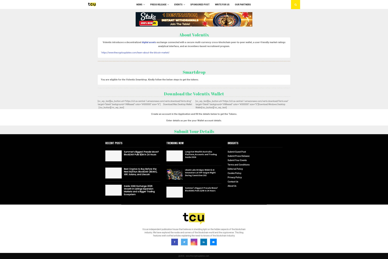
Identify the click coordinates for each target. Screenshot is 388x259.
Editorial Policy (235, 169)
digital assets (149, 42)
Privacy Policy (235, 177)
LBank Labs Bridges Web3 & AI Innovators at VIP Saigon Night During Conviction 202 (200, 172)
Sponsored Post (200, 4)
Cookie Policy (234, 173)
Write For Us (222, 4)
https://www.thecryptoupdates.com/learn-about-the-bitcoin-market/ (135, 52)
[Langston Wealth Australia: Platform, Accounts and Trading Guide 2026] (174, 155)
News (139, 4)
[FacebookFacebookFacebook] (174, 242)
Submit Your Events (237, 160)
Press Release (158, 4)
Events (178, 4)
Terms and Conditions (239, 164)
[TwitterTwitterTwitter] (184, 242)
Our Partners (243, 4)
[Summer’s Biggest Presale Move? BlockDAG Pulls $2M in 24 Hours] (113, 155)
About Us (232, 186)
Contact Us (233, 181)
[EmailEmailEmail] (213, 242)
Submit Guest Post (237, 152)
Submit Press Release (238, 156)
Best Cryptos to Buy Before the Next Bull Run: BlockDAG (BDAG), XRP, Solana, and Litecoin (140, 171)
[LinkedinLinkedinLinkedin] (203, 242)
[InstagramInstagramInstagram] (194, 242)
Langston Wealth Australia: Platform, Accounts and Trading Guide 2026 (201, 154)
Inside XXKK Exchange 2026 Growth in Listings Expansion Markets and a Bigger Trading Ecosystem (139, 190)
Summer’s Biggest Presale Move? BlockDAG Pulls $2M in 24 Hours (141, 153)
